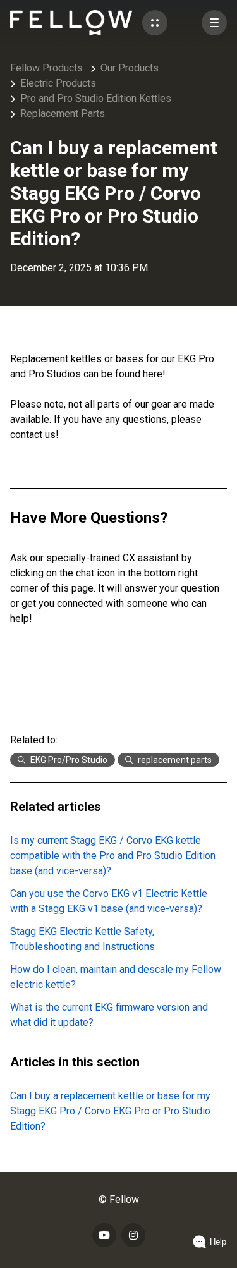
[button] (154, 22)
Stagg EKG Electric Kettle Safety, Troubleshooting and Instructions (82, 939)
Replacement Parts (62, 113)
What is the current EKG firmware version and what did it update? (109, 1014)
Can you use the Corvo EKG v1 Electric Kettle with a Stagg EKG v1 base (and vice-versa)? (108, 901)
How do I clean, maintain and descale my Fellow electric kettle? (115, 977)
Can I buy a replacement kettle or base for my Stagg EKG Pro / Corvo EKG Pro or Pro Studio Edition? (110, 1111)
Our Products (129, 68)
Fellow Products (46, 68)
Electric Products (58, 83)
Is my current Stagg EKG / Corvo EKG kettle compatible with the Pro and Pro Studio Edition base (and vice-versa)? (113, 855)
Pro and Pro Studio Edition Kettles (95, 98)
